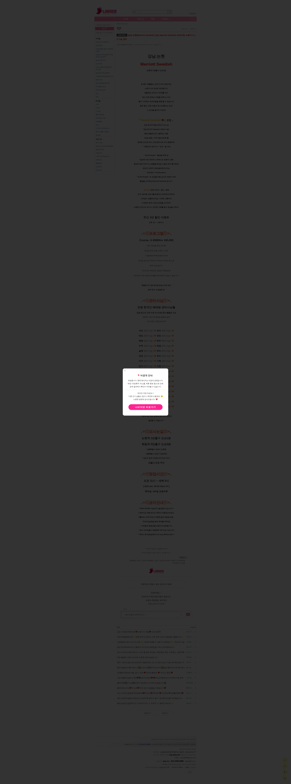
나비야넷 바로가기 (145, 407)
